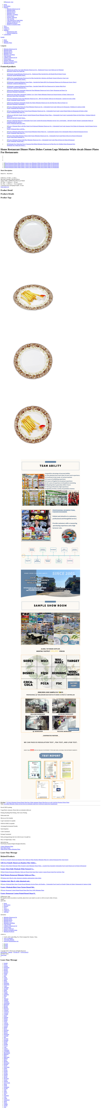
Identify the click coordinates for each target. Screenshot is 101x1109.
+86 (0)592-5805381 (9, 939)
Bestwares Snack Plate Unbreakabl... (16, 96)
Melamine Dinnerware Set (13, 9)
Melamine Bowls (11, 11)
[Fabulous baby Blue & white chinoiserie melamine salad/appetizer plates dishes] (21, 878)
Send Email (3, 955)
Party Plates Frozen (5, 848)
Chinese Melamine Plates (7, 846)
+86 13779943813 (8, 938)
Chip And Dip (10, 19)
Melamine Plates (11, 10)
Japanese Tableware (12, 17)
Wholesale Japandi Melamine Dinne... (16, 75)
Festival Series (10, 16)
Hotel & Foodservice (12, 33)
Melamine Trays (11, 13)
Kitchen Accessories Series (13, 24)
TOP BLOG (16, 952)
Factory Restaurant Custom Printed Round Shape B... (18, 893)
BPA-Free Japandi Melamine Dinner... (16, 79)
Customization (7, 34)
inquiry (2, 899)
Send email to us (5, 187)
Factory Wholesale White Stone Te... (16, 133)
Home (5, 4)
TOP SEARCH (24, 952)
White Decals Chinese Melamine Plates (10, 849)
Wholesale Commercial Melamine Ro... (17, 87)
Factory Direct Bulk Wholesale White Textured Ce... (17, 869)
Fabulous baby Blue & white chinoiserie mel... (15, 881)
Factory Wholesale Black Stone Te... (16, 112)
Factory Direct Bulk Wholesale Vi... (16, 137)
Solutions (6, 30)
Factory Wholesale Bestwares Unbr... (16, 123)
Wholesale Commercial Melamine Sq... (16, 83)
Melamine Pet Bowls (12, 23)
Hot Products (7, 6)
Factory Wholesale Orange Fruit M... (16, 100)
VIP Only (6, 912)
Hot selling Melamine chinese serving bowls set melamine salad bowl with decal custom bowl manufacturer (30, 804)
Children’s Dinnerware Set (13, 21)
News (5, 26)
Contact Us (6, 28)
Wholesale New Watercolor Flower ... (16, 145)
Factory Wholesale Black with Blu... (16, 129)
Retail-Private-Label (12, 31)
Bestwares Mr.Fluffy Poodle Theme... (16, 118)
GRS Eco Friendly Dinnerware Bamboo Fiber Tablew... (19, 863)
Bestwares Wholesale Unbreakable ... (16, 92)
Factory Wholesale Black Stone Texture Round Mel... (18, 887)
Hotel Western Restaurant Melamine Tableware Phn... (18, 875)
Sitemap (10, 952)
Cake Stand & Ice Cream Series (15, 20)
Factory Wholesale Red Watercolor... (16, 108)
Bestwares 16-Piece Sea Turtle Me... (16, 71)
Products (6, 7)
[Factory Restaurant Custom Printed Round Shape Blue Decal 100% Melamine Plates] (22, 890)
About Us (6, 27)
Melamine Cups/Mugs (12, 14)
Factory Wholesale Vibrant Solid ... (15, 141)
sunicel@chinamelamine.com (11, 941)
